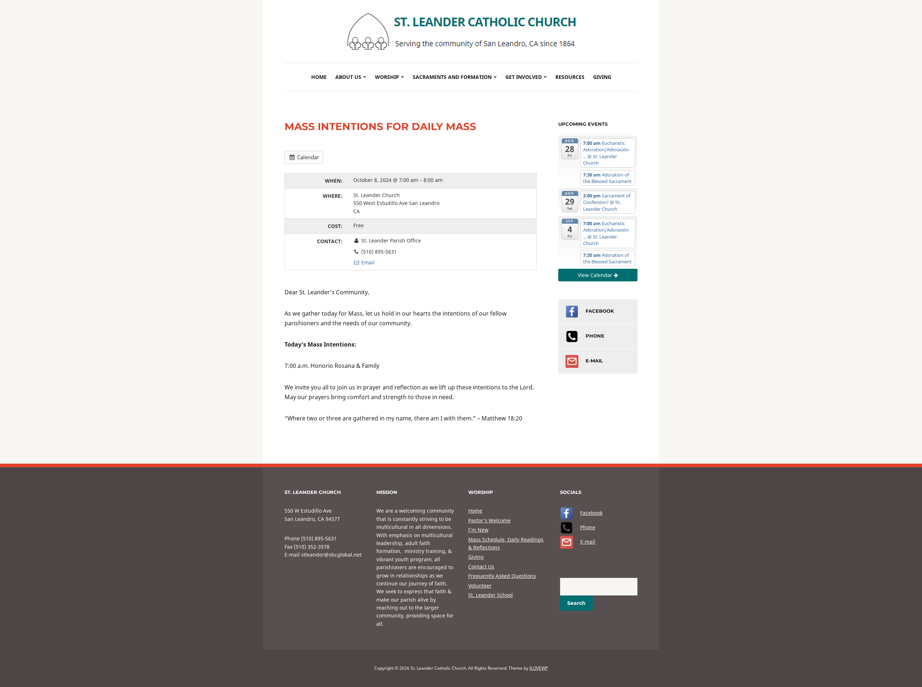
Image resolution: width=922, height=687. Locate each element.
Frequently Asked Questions (502, 575)
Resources (570, 76)
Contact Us (481, 566)
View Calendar (596, 275)
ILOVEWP (538, 668)
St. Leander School (490, 595)
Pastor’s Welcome (489, 520)
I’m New (478, 529)
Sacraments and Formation (452, 76)
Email (367, 262)
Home (319, 76)
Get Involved (523, 76)
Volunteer (480, 585)
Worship (387, 76)
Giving (602, 76)
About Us (348, 76)
